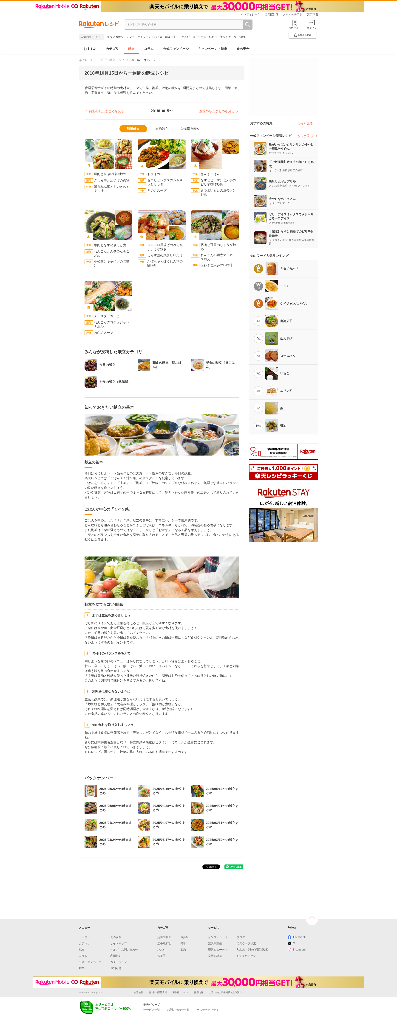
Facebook (299, 937)
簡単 (183, 943)
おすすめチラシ (292, 14)
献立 (131, 48)
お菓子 (161, 955)
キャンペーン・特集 (212, 48)
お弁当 (184, 937)
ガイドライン (118, 962)
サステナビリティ (208, 1009)
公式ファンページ (176, 48)
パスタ (161, 949)
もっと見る (305, 123)
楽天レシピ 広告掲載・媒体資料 (225, 992)
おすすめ (90, 48)
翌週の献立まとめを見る (217, 111)
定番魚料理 (164, 943)
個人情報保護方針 (158, 992)
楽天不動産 (215, 943)
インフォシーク (250, 14)
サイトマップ (118, 943)
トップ (83, 937)
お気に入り (294, 28)
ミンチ (130, 37)
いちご (213, 37)
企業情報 (138, 992)
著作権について (181, 992)
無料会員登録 (304, 35)
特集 (82, 968)
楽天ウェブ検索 (246, 943)
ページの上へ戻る (312, 919)
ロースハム (199, 37)
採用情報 (198, 992)
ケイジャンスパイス (149, 37)
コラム (149, 48)
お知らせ (115, 968)
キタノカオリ (115, 37)
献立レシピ (116, 60)
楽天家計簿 (271, 14)
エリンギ (225, 37)
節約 (183, 949)
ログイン (312, 28)
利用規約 (115, 955)
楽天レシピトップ (91, 60)
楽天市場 (312, 14)
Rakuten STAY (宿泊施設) (252, 949)
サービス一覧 (151, 1009)
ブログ (241, 937)
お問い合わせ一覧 (178, 1009)
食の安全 (243, 48)
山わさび (184, 37)
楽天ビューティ (217, 949)
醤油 (242, 37)
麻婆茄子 (170, 37)
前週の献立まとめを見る (106, 111)
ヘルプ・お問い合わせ (124, 949)
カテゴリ (112, 48)
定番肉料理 (164, 937)
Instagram (299, 949)
